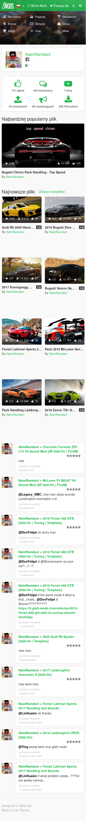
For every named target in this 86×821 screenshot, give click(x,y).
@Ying (23, 746)
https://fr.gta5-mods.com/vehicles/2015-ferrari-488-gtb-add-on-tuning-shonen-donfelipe (48, 612)
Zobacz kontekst (31, 466)
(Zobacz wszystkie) (51, 191)
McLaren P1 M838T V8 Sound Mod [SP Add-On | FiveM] (47, 482)
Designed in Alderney (16, 805)
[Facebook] (27, 59)
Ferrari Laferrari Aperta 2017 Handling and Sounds (47, 705)
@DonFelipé (27, 532)
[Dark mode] (74, 5)
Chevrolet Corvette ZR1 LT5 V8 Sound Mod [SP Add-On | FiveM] (48, 449)
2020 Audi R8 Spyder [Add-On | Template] (46, 638)
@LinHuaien (27, 713)
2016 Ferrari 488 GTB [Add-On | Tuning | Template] (46, 520)
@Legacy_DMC (29, 494)
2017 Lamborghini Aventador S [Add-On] (44, 672)
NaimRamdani (37, 54)
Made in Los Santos (15, 810)
